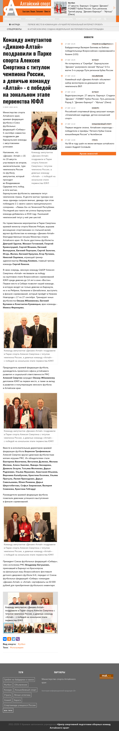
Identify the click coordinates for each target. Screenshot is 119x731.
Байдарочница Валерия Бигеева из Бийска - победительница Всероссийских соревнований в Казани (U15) (90, 51)
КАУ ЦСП (96, 19)
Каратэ (17, 700)
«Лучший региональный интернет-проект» (65, 24)
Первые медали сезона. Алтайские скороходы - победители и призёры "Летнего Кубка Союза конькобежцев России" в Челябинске (89, 131)
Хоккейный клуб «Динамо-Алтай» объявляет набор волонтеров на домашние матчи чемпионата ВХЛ (87, 83)
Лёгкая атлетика (22, 695)
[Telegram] (13, 639)
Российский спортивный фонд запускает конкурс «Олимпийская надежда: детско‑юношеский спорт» (90, 115)
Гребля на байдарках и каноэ (19, 679)
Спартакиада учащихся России (20, 705)
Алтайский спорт (35, 3)
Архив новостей (89, 153)
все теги (8, 710)
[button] (54, 595)
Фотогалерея (16, 647)
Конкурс (8, 690)
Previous (52, 7)
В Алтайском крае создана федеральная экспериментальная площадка (66, 29)
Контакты (82, 19)
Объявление (20, 684)
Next (114, 7)
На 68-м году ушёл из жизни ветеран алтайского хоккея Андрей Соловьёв (89, 145)
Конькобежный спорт (25, 690)
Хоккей (7, 700)
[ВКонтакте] (5, 639)
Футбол (21, 644)
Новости (88, 37)
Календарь (66, 19)
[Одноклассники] (9, 639)
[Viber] (18, 639)
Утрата (7, 695)
